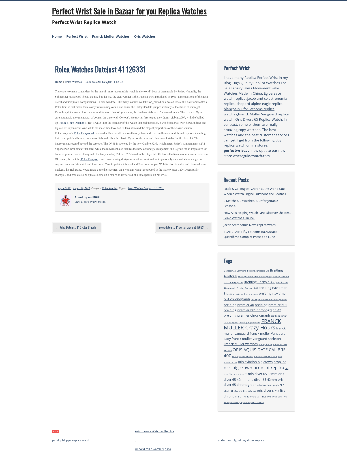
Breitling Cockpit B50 (259, 282)
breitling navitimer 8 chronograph (242, 294)
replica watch (257, 402)
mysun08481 (64, 188)
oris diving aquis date (240, 402)
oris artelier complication (265, 356)
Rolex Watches (73, 82)
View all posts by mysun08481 (90, 201)
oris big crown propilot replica (254, 367)
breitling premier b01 (271, 305)
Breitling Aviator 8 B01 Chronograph (255, 276)
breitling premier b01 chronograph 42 (252, 310)
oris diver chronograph (268, 385)
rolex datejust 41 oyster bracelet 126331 (182, 227)
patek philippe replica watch (71, 440)
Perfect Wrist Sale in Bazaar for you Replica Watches (129, 11)
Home (57, 36)
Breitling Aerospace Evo (258, 271)
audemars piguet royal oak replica (241, 440)
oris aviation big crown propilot (262, 362)
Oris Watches (145, 36)
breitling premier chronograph (247, 315)
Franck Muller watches (241, 344)
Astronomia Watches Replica (154, 431)
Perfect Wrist (77, 36)
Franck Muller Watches (111, 36)
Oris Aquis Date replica (242, 356)
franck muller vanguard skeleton (256, 338)
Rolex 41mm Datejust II (73, 122)
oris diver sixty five (247, 391)
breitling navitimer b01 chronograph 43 (269, 299)
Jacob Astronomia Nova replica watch (250, 225)
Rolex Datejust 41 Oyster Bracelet (78, 227)
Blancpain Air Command (235, 271)
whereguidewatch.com (251, 155)
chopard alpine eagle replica (260, 103)
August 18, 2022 (81, 188)
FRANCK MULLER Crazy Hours (252, 324)
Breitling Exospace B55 (247, 288)
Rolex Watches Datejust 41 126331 (105, 82)
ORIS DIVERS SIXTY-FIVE (255, 396)
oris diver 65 (241, 374)
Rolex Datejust (89, 159)
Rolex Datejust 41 (84, 133)
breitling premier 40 (239, 305)
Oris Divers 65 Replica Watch (258, 119)
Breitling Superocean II (249, 322)
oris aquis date (265, 344)
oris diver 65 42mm (262, 379)
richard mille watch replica (153, 449)
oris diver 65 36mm (262, 374)
